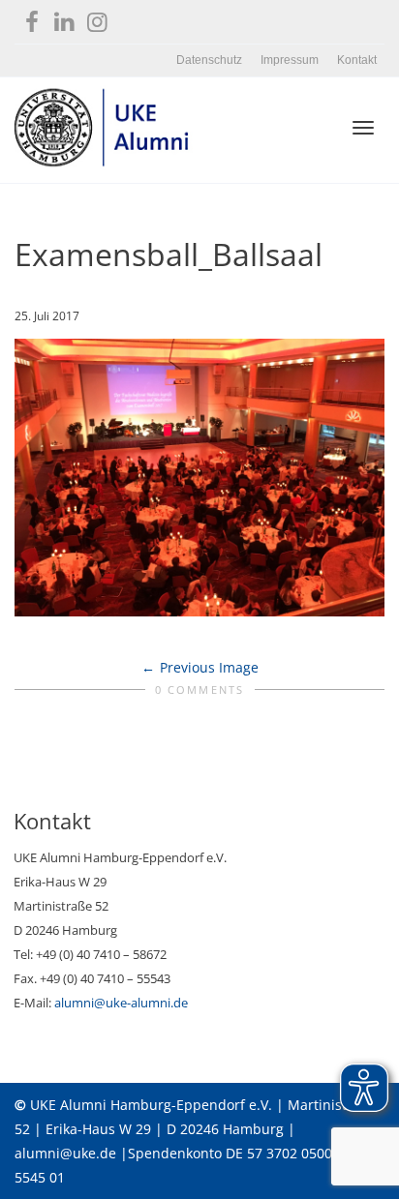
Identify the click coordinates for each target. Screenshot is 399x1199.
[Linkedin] (64, 18)
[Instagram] (97, 18)
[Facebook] (31, 18)
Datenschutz (209, 60)
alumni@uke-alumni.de (121, 1002)
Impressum (290, 60)
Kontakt (357, 60)
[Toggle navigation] (363, 127)
